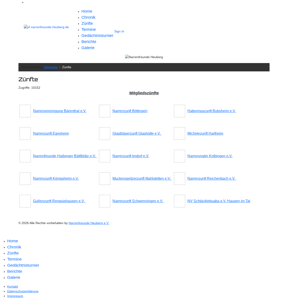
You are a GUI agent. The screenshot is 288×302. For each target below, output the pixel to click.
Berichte (88, 41)
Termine (88, 29)
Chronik (88, 17)
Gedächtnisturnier (97, 35)
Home (86, 11)
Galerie (87, 47)
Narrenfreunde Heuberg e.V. (89, 223)
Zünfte (87, 23)
